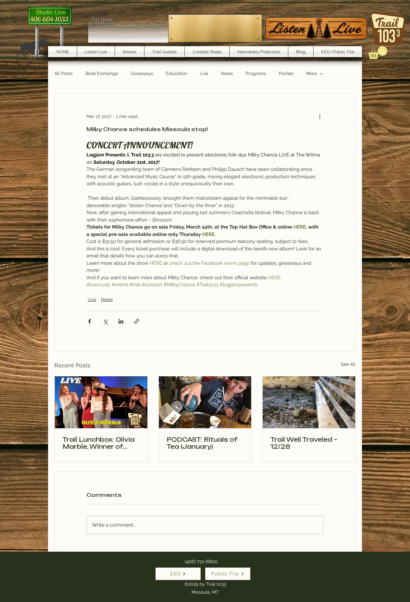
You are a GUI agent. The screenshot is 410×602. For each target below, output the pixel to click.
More (311, 73)
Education (176, 73)
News (227, 73)
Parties (286, 73)
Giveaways (142, 73)
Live (204, 73)
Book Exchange (102, 73)
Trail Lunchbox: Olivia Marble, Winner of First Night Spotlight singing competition (98, 443)
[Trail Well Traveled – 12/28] (309, 402)
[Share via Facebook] (89, 321)
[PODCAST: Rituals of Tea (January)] (205, 402)
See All (348, 364)
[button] (377, 52)
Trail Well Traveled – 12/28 (303, 443)
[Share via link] (137, 321)
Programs (256, 73)
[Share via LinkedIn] (121, 321)
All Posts (63, 73)
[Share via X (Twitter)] (105, 321)
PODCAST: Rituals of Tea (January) (202, 443)
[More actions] (320, 116)
